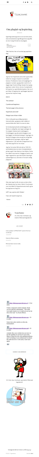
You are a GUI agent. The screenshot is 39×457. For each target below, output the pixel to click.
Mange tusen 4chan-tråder (14, 115)
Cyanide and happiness (13, 104)
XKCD (8, 97)
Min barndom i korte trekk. (13, 243)
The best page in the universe (14, 108)
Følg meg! (29, 449)
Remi (32, 453)
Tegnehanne (19, 213)
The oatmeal (9, 100)
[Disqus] (19, 276)
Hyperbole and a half (12, 111)
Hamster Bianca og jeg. (12, 238)
